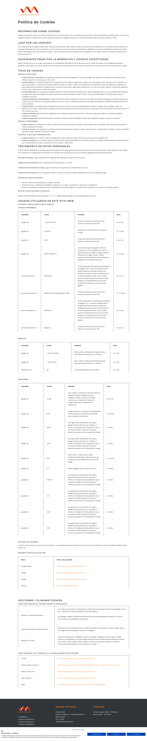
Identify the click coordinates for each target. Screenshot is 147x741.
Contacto (124, 11)
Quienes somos (68, 11)
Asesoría (82, 11)
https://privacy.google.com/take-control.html (71, 566)
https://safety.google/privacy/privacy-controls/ (71, 579)
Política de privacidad (78, 729)
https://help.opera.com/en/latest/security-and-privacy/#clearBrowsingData (82, 684)
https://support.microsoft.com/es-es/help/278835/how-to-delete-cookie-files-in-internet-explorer (89, 665)
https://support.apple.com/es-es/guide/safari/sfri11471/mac (77, 678)
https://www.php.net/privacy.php (67, 586)
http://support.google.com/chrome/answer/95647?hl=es (76, 658)
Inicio (56, 11)
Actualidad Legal (110, 11)
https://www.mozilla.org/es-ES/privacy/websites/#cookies (76, 671)
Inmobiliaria (94, 11)
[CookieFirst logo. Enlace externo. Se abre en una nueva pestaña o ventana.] (2, 731)
